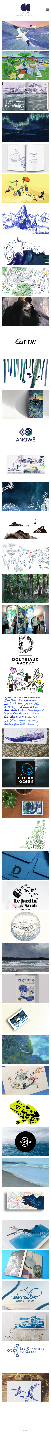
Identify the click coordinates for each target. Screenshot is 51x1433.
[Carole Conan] (25, 8)
